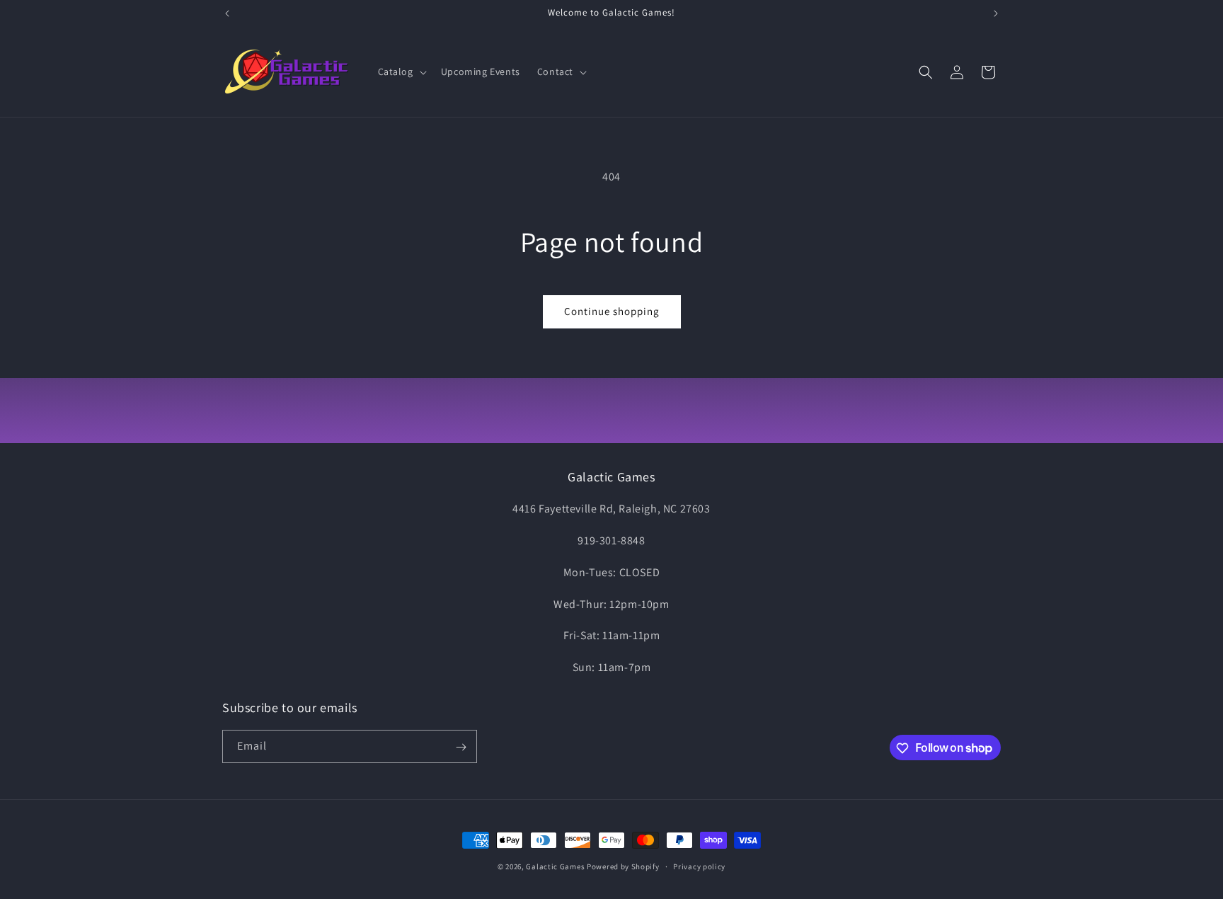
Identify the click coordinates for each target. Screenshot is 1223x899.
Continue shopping (612, 311)
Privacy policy (699, 866)
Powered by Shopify (623, 866)
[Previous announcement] (227, 13)
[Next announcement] (995, 13)
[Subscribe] (460, 747)
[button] (400, 71)
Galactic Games (555, 866)
